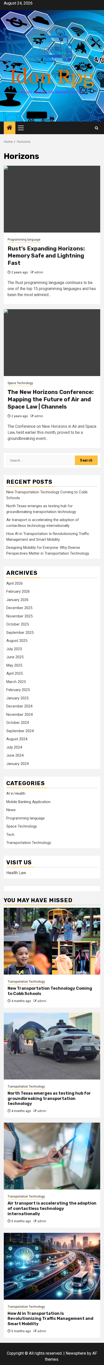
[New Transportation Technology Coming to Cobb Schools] (52, 941)
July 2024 (14, 747)
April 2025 (14, 673)
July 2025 (14, 649)
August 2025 (16, 640)
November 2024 (19, 714)
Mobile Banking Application (28, 802)
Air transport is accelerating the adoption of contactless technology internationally (52, 1208)
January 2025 (17, 698)
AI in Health (15, 793)
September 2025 (20, 632)
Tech (10, 834)
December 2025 (19, 608)
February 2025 (18, 690)
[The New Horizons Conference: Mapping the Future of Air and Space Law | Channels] (52, 342)
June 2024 (14, 755)
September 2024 (20, 731)
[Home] (9, 128)
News (11, 810)
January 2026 (17, 600)
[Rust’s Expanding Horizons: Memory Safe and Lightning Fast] (52, 199)
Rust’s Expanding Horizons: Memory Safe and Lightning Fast (46, 255)
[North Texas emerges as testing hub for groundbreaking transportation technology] (52, 1046)
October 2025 (17, 624)
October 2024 (17, 722)
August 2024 (16, 739)
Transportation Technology (28, 842)
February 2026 (18, 591)
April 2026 (14, 583)
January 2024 (17, 763)
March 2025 (16, 681)
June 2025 (14, 657)
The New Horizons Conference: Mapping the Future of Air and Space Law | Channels (51, 399)
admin (38, 272)
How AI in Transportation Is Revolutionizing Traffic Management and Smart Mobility (50, 1318)
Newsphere (76, 1353)
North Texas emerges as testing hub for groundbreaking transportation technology (49, 1098)
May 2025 (14, 665)
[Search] (96, 128)
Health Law (16, 872)
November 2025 (19, 616)
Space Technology (20, 383)
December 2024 (19, 706)
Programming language (24, 239)
